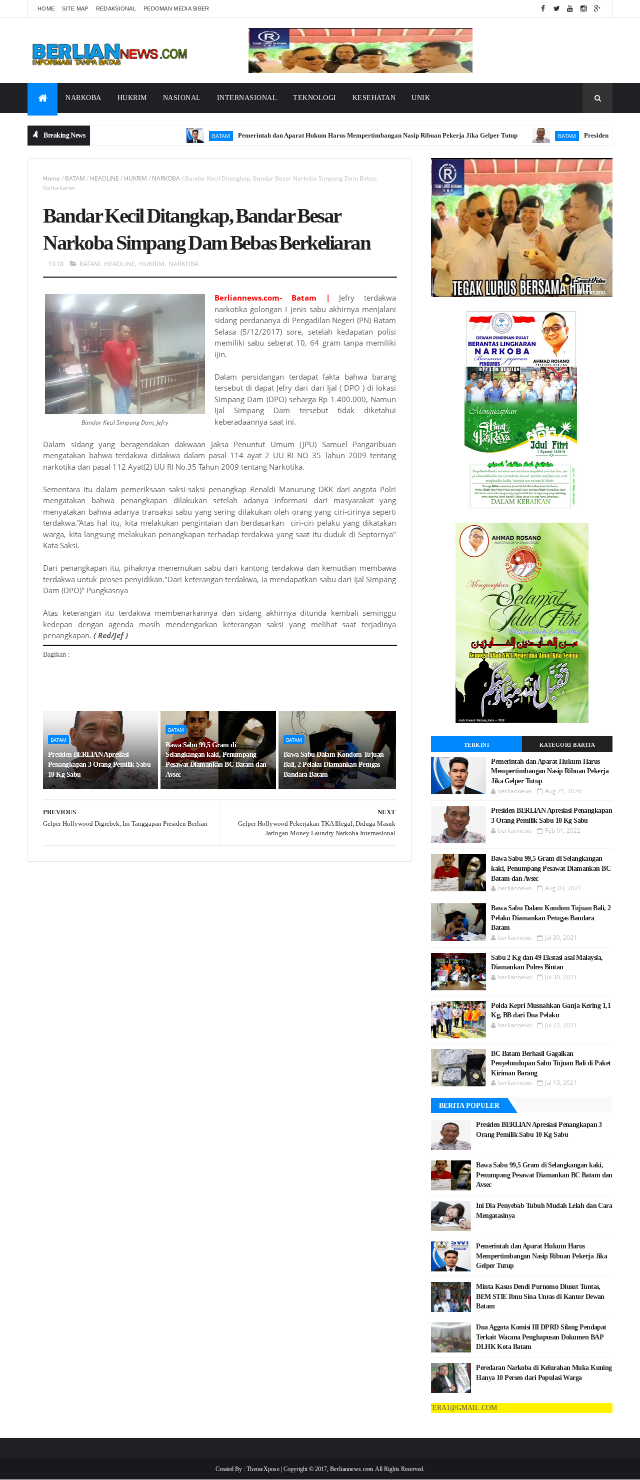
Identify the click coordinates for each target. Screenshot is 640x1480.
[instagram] (583, 9)
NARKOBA (84, 98)
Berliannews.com (352, 1468)
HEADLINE (104, 178)
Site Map (75, 9)
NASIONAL (182, 98)
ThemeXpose (263, 1468)
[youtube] (570, 9)
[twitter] (556, 9)
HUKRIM (132, 98)
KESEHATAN (374, 98)
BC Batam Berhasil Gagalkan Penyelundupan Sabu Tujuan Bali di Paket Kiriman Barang (550, 1063)
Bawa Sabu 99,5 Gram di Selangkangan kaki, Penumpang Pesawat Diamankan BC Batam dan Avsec (216, 759)
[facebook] (543, 9)
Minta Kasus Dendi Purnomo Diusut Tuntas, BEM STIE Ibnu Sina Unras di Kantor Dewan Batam (540, 1296)
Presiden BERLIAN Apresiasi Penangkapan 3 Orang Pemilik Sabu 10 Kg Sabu (99, 764)
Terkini (477, 745)
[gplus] (597, 9)
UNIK (421, 98)
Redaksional (116, 9)
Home (46, 9)
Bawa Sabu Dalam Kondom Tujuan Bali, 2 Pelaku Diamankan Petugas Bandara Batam (334, 764)
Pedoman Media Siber (177, 9)
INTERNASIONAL (247, 98)
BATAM (180, 136)
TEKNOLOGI (314, 98)
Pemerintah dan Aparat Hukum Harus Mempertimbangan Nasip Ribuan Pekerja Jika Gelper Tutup (336, 135)
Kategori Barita (568, 745)
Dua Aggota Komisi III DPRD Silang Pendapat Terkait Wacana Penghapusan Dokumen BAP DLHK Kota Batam (541, 1336)
